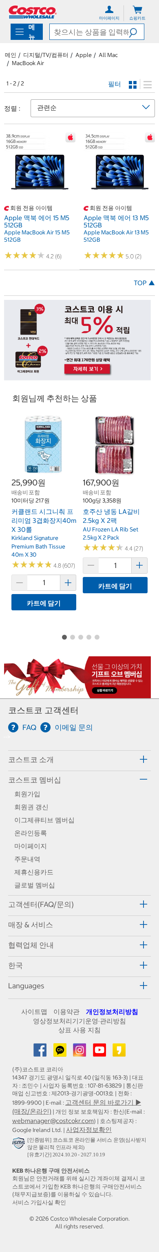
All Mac (108, 55)
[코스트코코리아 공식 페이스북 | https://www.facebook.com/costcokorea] (40, 1053)
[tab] (79, 759)
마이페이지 (30, 846)
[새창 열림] (19, 1145)
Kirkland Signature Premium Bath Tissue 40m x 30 (38, 546)
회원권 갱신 (31, 807)
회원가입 (27, 794)
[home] (32, 12)
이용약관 (66, 1011)
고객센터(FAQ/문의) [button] (41, 904)
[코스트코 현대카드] (77, 376)
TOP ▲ (144, 283)
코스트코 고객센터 (43, 710)
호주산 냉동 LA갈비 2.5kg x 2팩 (111, 515)
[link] (39, 199)
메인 (10, 55)
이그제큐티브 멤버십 (44, 820)
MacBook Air (28, 63)
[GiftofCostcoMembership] (77, 694)
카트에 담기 (44, 603)
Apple (83, 55)
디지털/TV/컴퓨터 (45, 55)
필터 (114, 84)
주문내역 (27, 859)
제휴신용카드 (33, 872)
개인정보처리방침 (112, 1011)
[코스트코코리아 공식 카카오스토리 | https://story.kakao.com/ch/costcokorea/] (119, 1053)
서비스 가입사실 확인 (39, 1202)
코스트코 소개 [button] (31, 759)
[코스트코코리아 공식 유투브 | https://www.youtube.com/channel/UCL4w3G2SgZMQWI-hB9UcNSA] (100, 1053)
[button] (136, 31)
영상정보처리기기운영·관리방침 (79, 1021)
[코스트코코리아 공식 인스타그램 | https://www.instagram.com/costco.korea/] (80, 1053)
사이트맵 (34, 1011)
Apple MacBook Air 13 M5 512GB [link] (116, 236)
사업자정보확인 (89, 1129)
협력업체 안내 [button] (31, 945)
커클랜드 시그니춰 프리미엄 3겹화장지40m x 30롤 (43, 520)
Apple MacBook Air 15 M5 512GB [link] (37, 236)
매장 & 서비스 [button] (30, 924)
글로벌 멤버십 (34, 885)
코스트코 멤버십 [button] (34, 779)
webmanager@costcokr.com (53, 1121)
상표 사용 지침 (79, 1030)
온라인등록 (30, 833)
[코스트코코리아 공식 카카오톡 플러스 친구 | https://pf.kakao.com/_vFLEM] (60, 1053)
